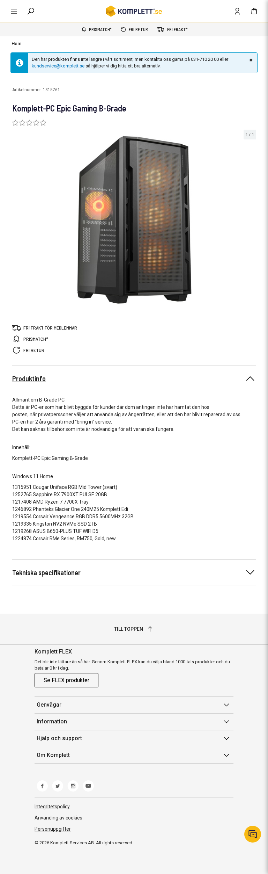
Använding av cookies (58, 818)
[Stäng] (250, 60)
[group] (134, 220)
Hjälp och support (59, 738)
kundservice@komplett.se (58, 65)
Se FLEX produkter (66, 680)
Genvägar (49, 704)
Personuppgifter (53, 829)
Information (52, 721)
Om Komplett (53, 755)
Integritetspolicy (52, 806)
